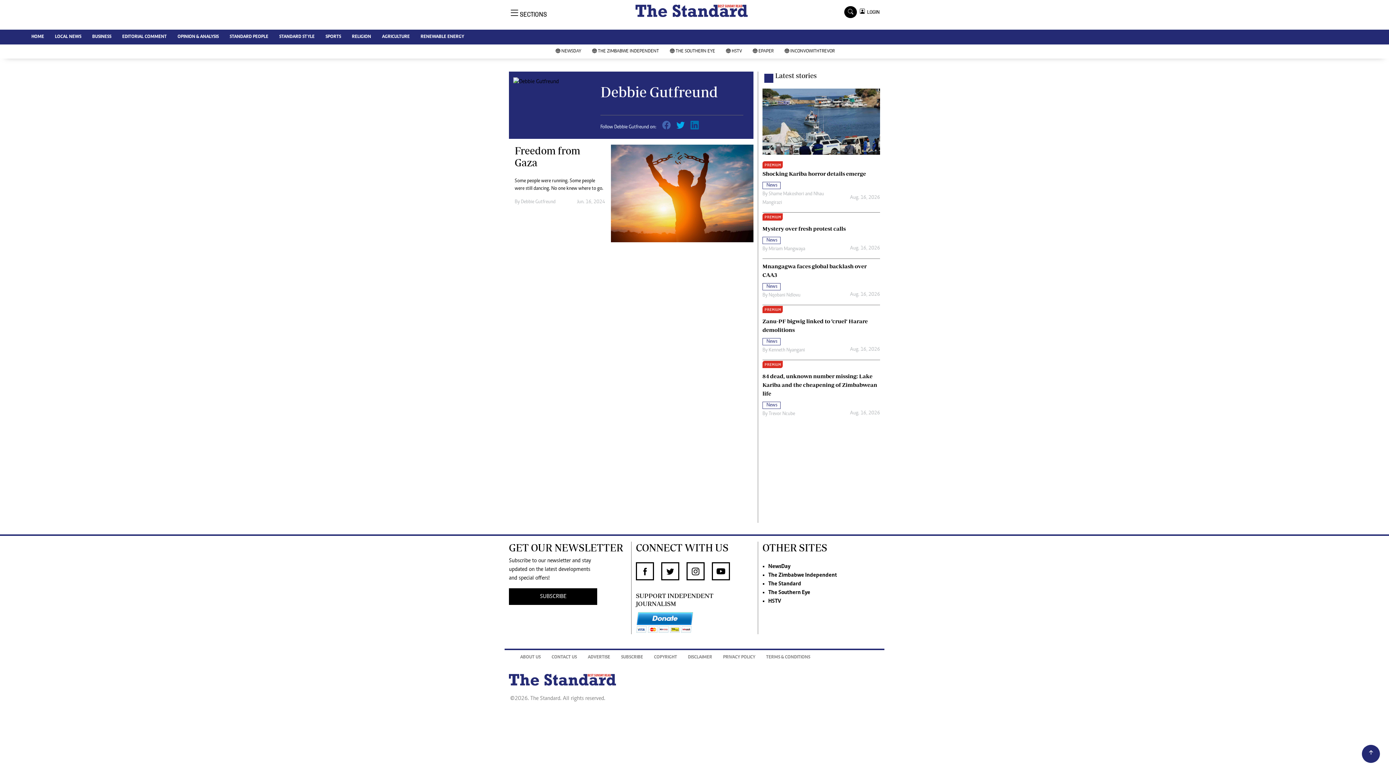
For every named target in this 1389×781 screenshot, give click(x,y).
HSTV (737, 51)
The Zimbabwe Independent (628, 51)
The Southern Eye (695, 51)
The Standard (784, 584)
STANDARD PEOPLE (249, 37)
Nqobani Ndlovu (784, 295)
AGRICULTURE (396, 37)
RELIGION (361, 37)
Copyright (665, 657)
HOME (37, 37)
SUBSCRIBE (553, 596)
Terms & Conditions (788, 657)
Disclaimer (700, 657)
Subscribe (632, 657)
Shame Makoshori (786, 194)
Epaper (766, 51)
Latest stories (796, 76)
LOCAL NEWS (68, 37)
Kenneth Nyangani (787, 350)
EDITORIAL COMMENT (144, 37)
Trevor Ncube (782, 414)
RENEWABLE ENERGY (442, 37)
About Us (530, 657)
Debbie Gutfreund (538, 202)
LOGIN (872, 12)
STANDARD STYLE (297, 37)
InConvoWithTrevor (812, 51)
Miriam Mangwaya (787, 249)
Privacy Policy (739, 657)
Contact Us (564, 657)
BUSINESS (101, 37)
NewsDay (571, 51)
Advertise (599, 657)
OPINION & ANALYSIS (198, 37)
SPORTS (333, 37)
